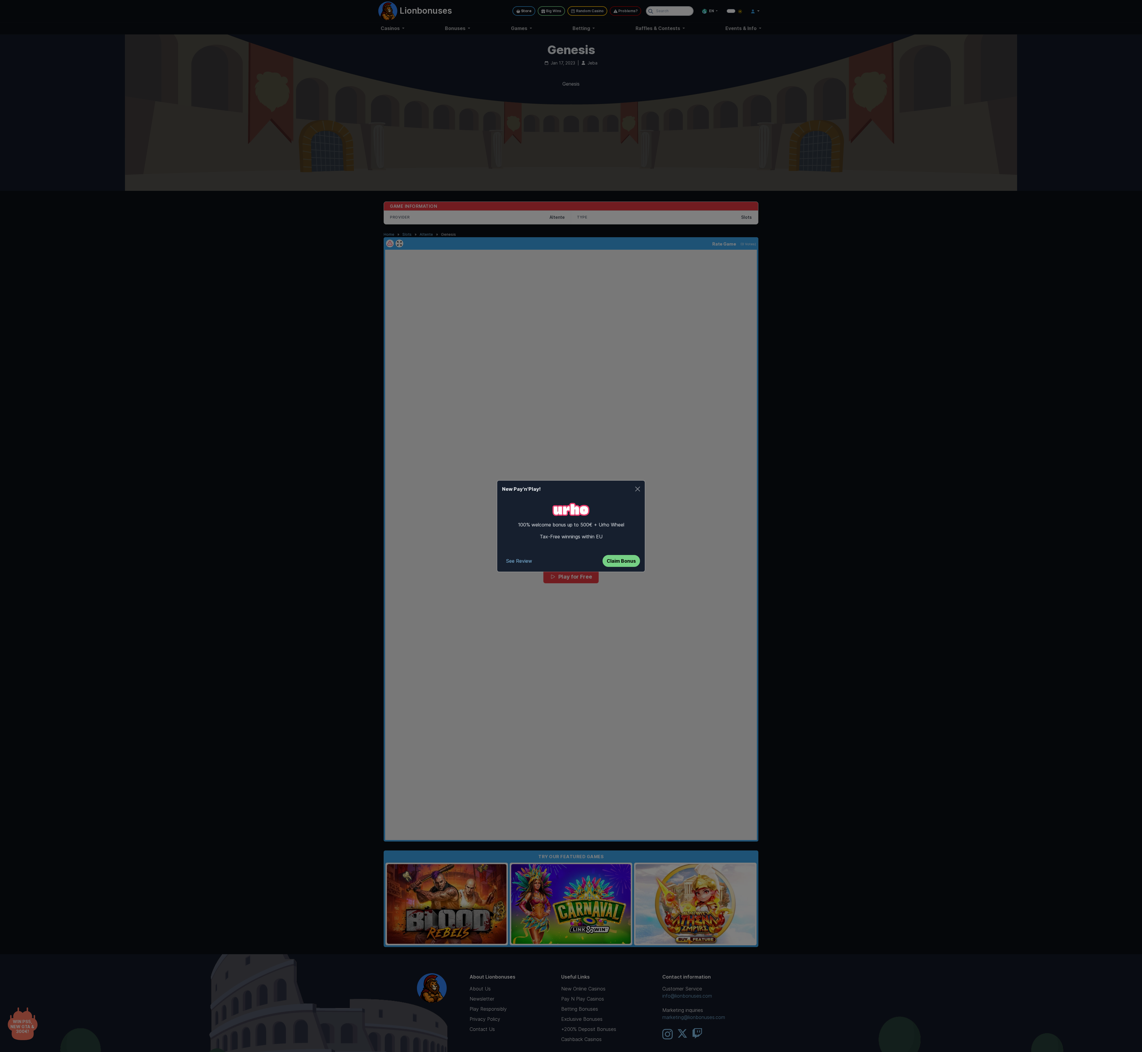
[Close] (637, 489)
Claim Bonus (621, 561)
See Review (519, 561)
